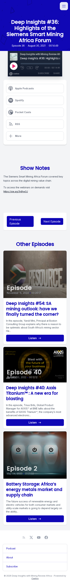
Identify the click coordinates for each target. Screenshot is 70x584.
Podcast (10, 548)
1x (30, 68)
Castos (35, 578)
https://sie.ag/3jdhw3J (15, 191)
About (9, 557)
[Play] (13, 66)
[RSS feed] (24, 537)
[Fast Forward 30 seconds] (37, 68)
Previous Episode (15, 221)
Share (56, 73)
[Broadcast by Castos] (14, 74)
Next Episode (51, 221)
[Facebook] (46, 537)
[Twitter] (31, 537)
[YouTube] (39, 537)
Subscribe (43, 73)
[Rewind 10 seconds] (22, 68)
